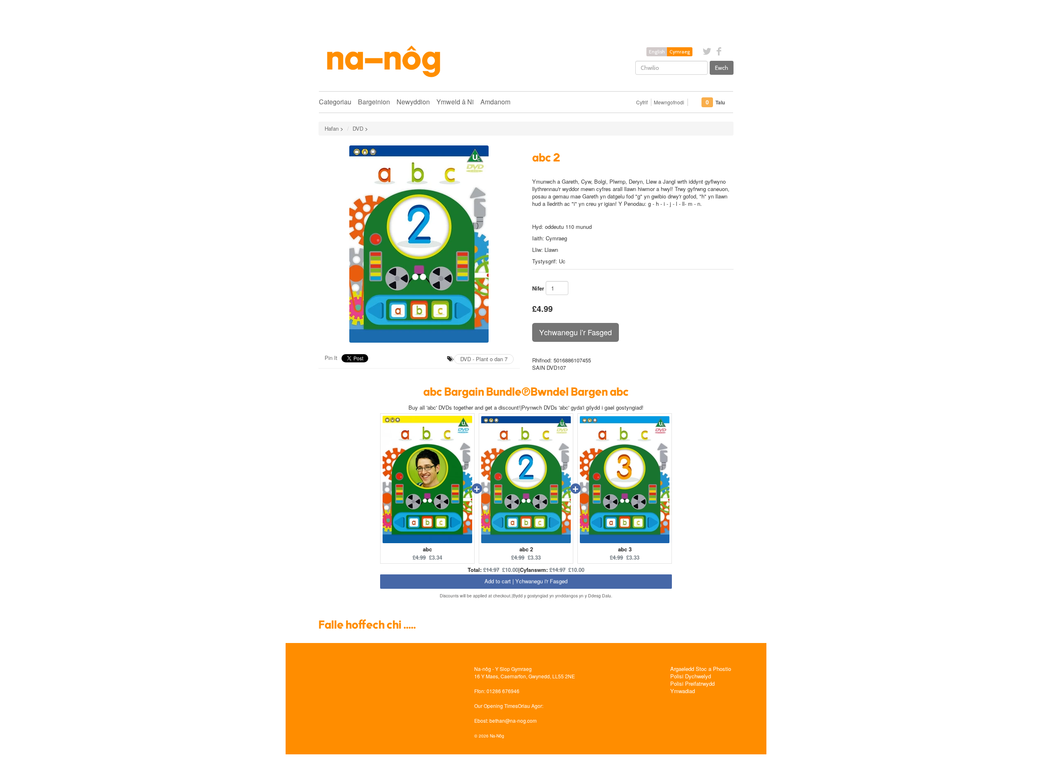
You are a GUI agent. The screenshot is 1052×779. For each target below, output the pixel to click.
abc (427, 549)
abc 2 (526, 549)
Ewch (721, 67)
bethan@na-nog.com (513, 720)
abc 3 (625, 549)
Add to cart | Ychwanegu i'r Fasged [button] (526, 583)
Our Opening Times (496, 705)
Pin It (331, 358)
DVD (358, 128)
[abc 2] (419, 244)
